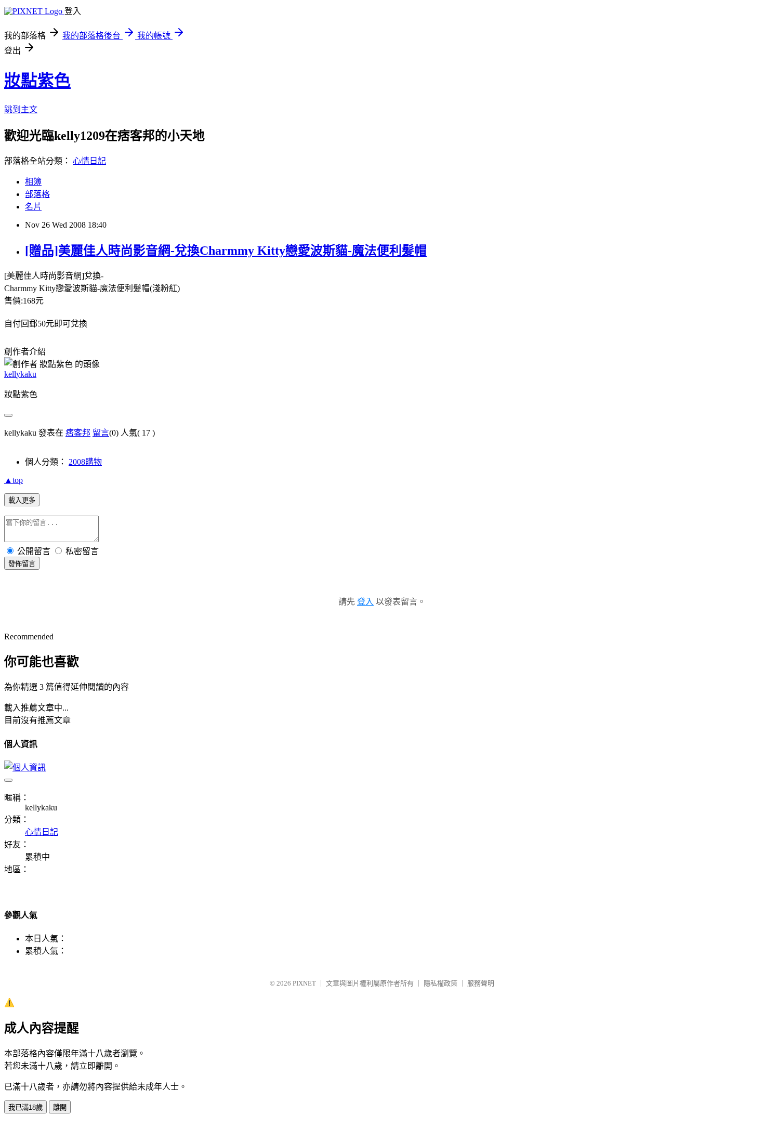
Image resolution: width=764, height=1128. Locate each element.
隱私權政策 (440, 983)
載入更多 (21, 500)
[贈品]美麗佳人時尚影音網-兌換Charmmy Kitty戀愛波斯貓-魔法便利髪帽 (226, 250)
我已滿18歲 (25, 1107)
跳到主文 (20, 109)
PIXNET (304, 983)
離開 (60, 1107)
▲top (13, 480)
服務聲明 (480, 983)
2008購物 (85, 461)
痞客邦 (77, 432)
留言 (101, 432)
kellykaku (20, 374)
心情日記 (89, 160)
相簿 (33, 181)
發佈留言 (21, 564)
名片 (33, 206)
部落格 (37, 194)
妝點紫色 (37, 80)
